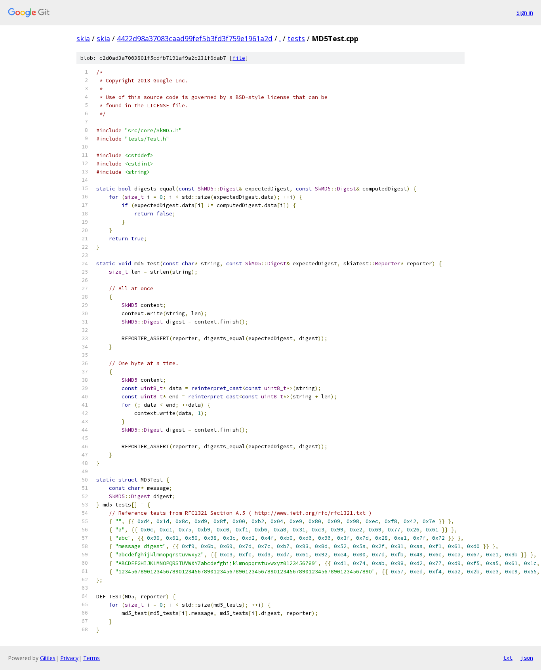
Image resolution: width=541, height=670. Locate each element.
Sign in (524, 12)
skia (83, 38)
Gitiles (47, 658)
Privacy (69, 658)
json (526, 657)
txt (507, 657)
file (238, 58)
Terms (91, 658)
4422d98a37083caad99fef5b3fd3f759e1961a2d (194, 38)
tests (296, 38)
